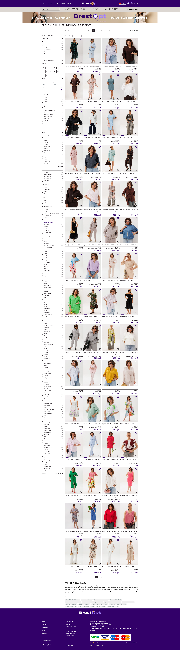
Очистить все (85, 36)
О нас (43, 630)
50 (61, 68)
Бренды (44, 624)
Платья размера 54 (101, 606)
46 (54, 68)
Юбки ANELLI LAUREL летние (73, 599)
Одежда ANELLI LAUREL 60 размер (118, 604)
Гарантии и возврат (71, 631)
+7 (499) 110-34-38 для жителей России (95, 9)
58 (54, 71)
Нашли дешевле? (70, 635)
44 (50, 68)
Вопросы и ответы (71, 633)
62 (61, 71)
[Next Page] (106, 30)
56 (50, 71)
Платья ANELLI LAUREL (128, 602)
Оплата (56, 3)
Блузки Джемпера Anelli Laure (101, 599)
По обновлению (134, 30)
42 (47, 68)
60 (57, 71)
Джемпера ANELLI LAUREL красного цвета (92, 602)
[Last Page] (109, 30)
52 (43, 71)
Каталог (44, 3)
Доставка (50, 3)
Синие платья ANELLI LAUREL (73, 602)
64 (43, 75)
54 (47, 71)
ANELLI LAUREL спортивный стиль (86, 606)
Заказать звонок (132, 9)
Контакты (62, 3)
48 (57, 68)
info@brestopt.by (70, 645)
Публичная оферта (71, 626)
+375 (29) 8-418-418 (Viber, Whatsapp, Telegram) (112, 9)
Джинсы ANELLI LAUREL (115, 599)
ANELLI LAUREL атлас (71, 606)
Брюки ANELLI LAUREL (84, 604)
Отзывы (68, 3)
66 (47, 75)
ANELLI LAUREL (76, 36)
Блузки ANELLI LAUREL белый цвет (112, 602)
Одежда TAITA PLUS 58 (113, 606)
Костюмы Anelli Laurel (87, 599)
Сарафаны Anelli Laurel (71, 604)
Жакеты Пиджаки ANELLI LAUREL (100, 604)
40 (43, 68)
